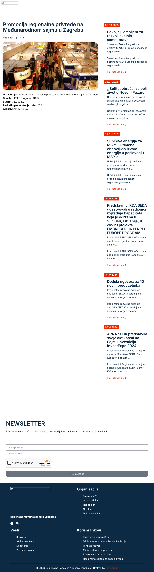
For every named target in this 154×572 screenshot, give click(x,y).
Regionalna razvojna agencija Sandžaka (33, 516)
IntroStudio (112, 567)
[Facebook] (11, 523)
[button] (16, 38)
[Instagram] (17, 523)
